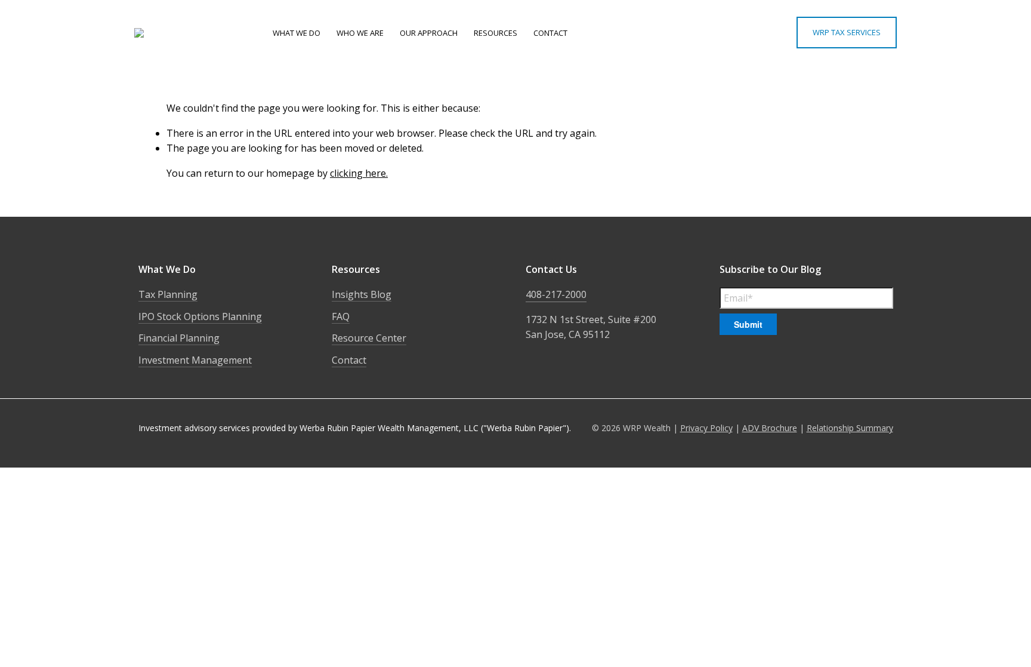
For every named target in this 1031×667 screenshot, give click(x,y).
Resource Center (369, 338)
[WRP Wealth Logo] (189, 33)
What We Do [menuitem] (296, 32)
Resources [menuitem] (495, 32)
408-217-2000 (556, 294)
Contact (349, 360)
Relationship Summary (850, 428)
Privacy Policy (706, 428)
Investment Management (195, 360)
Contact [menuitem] (550, 32)
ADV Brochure (769, 428)
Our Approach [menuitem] (429, 32)
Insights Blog (361, 294)
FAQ (341, 316)
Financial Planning (179, 338)
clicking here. (359, 173)
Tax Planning (167, 294)
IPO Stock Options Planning (200, 316)
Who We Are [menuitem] (360, 32)
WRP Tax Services (847, 32)
